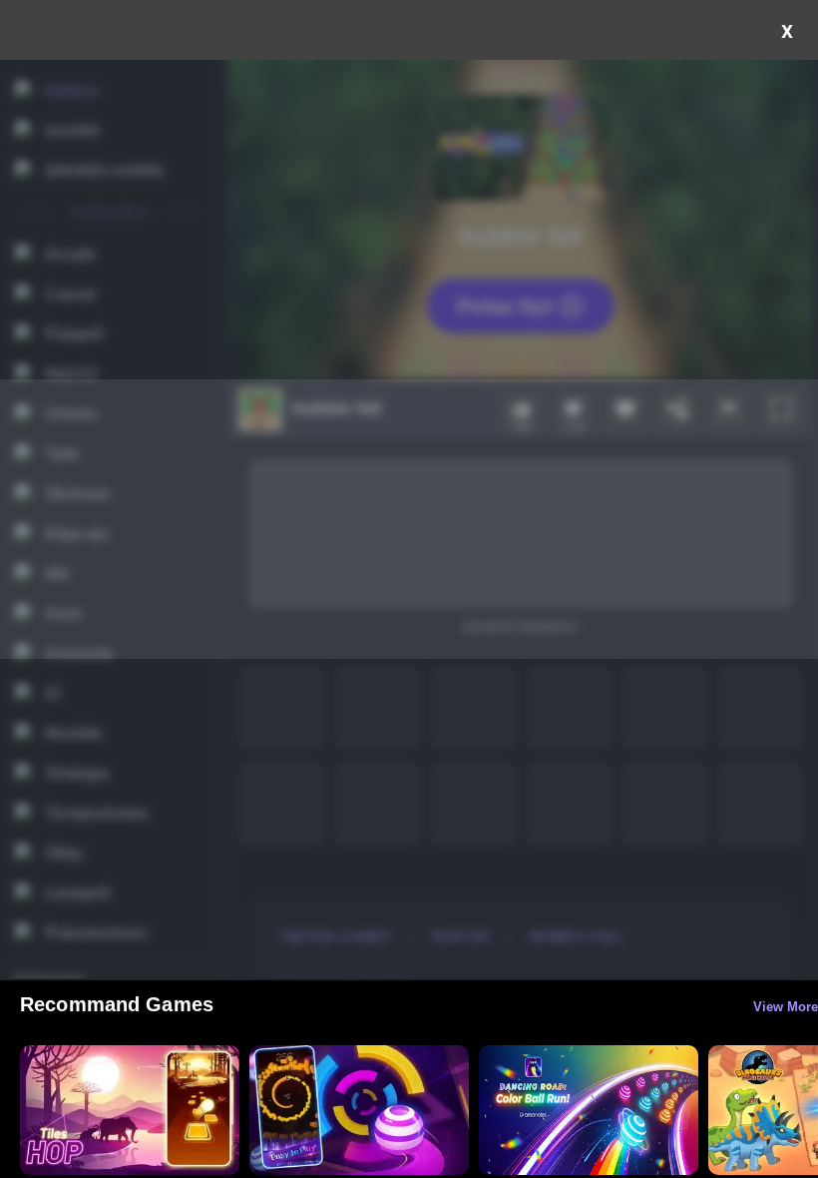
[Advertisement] (409, 519)
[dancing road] (588, 1110)
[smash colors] (359, 1110)
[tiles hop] (129, 1110)
